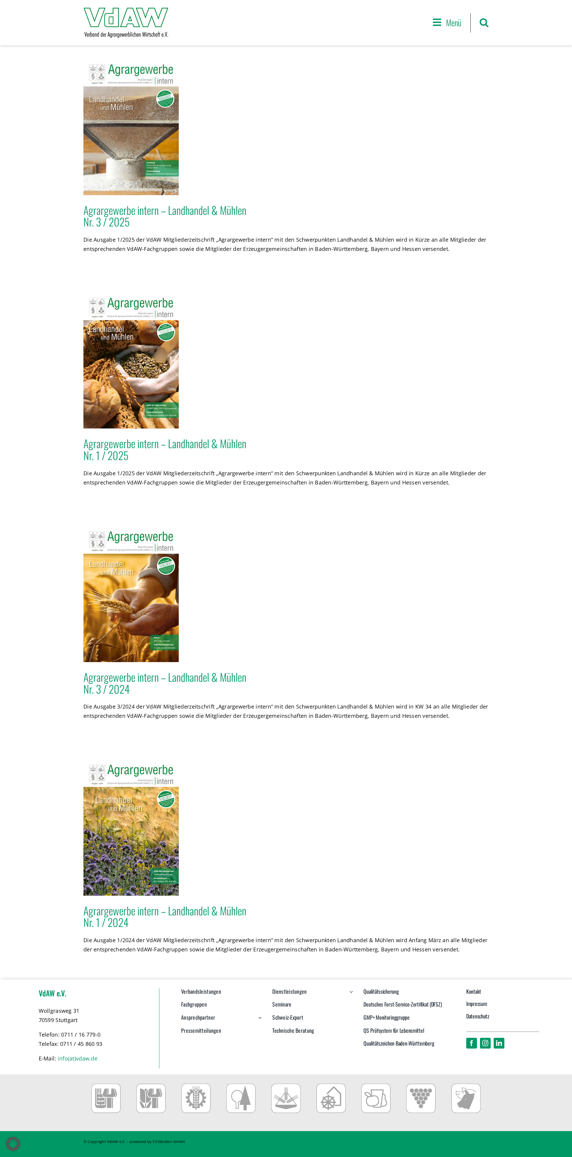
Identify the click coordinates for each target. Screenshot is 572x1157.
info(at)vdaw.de (77, 1058)
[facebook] (471, 1043)
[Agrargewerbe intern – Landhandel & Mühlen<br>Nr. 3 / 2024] (131, 594)
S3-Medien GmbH (169, 1141)
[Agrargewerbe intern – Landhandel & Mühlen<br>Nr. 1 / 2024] (131, 828)
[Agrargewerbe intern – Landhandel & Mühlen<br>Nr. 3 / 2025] (131, 127)
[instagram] (485, 1043)
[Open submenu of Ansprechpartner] (259, 1020)
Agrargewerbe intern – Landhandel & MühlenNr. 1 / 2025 (164, 449)
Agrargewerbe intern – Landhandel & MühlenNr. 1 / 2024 (164, 916)
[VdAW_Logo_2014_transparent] (125, 10)
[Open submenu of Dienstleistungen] (350, 994)
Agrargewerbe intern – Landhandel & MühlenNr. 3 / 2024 (164, 683)
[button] (484, 22)
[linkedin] (499, 1043)
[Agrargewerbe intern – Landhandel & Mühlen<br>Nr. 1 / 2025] (131, 361)
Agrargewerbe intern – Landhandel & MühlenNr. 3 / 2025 (164, 216)
